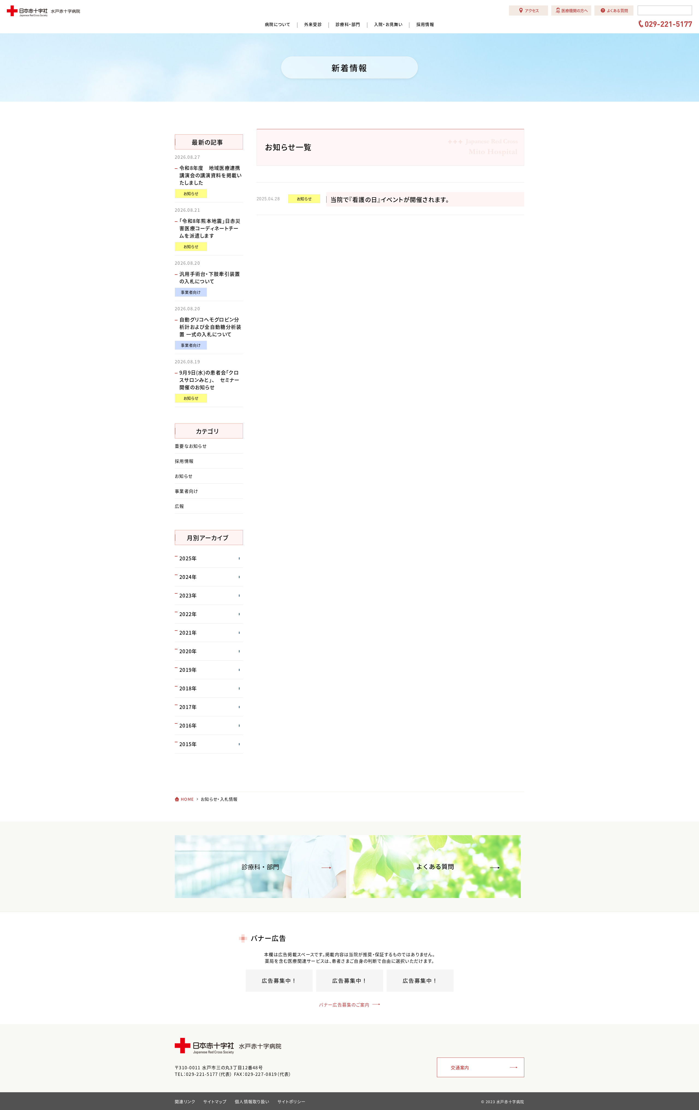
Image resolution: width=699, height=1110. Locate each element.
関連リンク (185, 1102)
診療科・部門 (348, 24)
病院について (278, 24)
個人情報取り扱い (252, 1102)
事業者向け (191, 292)
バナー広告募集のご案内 (344, 1004)
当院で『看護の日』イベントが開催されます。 (389, 199)
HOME (187, 799)
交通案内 (460, 1067)
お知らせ (304, 198)
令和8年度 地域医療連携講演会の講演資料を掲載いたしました (210, 175)
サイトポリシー (291, 1102)
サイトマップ (215, 1102)
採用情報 (425, 24)
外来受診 (313, 24)
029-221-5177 (668, 23)
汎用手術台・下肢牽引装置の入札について (209, 277)
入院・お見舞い (388, 24)
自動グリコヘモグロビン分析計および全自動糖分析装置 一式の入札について (210, 327)
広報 (179, 506)
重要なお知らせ (191, 446)
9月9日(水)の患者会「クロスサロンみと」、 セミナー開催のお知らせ (209, 380)
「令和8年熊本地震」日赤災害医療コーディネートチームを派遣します (210, 228)
